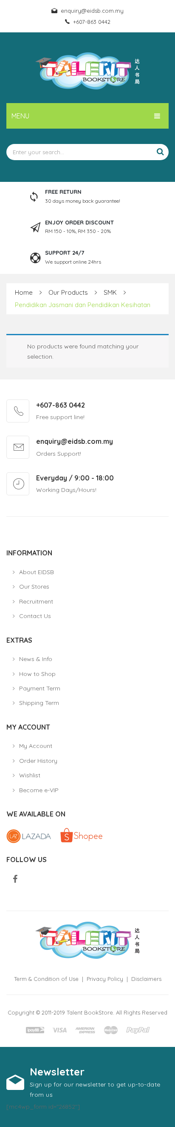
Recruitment (36, 601)
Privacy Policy (105, 978)
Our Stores (34, 586)
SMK (110, 292)
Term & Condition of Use (46, 978)
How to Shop (37, 674)
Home (24, 292)
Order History (38, 761)
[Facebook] (15, 879)
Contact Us (35, 616)
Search (160, 152)
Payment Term (39, 688)
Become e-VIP (39, 790)
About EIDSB (36, 572)
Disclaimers (146, 978)
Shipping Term (39, 703)
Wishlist (29, 775)
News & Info (35, 659)
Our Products (68, 292)
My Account (35, 746)
